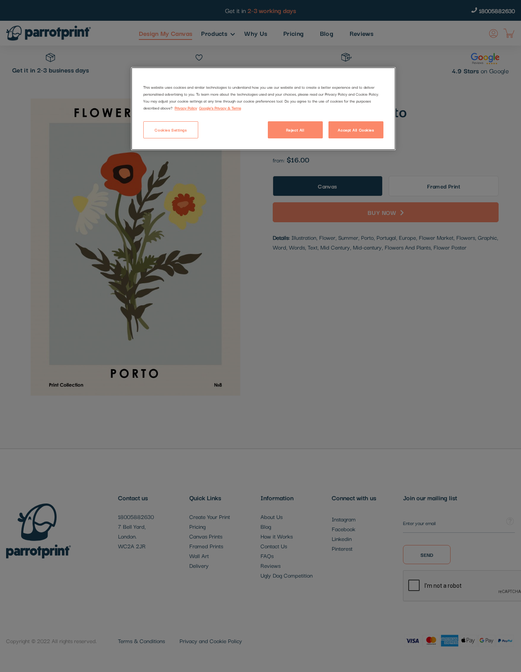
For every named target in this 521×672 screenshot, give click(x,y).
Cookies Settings (170, 130)
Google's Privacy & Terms (220, 108)
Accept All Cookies (356, 130)
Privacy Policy (186, 108)
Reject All (295, 130)
